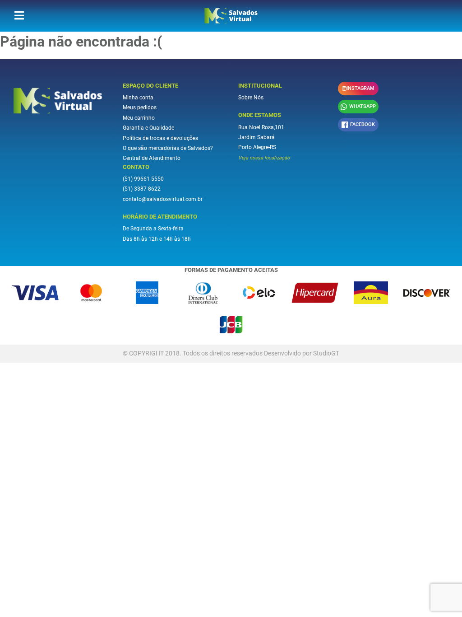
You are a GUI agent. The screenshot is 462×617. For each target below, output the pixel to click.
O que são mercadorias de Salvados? (168, 148)
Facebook (362, 124)
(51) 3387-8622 (142, 189)
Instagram (360, 88)
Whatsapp (362, 106)
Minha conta (138, 97)
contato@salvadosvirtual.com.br (163, 199)
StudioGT (326, 353)
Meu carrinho (139, 118)
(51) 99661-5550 (143, 179)
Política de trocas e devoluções (160, 138)
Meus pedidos (140, 107)
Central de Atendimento (151, 158)
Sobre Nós (250, 97)
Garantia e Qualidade (148, 128)
